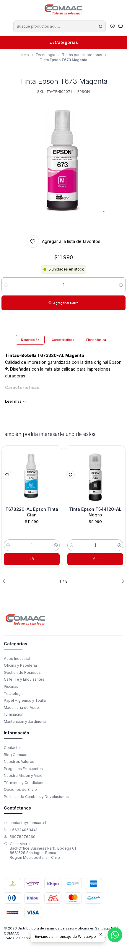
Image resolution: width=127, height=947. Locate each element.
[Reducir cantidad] (6, 285)
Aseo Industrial (17, 658)
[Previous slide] (5, 581)
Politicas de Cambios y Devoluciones (36, 796)
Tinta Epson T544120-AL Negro (95, 512)
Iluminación (13, 714)
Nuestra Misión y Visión (24, 775)
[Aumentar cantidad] (121, 285)
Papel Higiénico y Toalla (25, 700)
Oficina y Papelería (20, 665)
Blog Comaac (15, 754)
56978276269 (22, 836)
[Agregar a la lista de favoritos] (7, 475)
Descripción (30, 340)
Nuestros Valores (19, 761)
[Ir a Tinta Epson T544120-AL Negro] (95, 476)
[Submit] (101, 26)
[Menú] (6, 26)
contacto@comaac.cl (27, 822)
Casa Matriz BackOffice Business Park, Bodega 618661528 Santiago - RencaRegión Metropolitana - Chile (43, 851)
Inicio (24, 55)
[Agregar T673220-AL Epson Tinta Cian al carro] (32, 559)
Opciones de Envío (20, 789)
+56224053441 (23, 830)
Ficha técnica (96, 340)
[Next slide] (121, 581)
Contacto (12, 747)
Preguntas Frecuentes (23, 768)
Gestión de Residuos (22, 672)
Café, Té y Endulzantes (24, 679)
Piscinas (11, 686)
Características (63, 340)
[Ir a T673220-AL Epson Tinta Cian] (32, 476)
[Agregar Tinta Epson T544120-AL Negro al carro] (95, 559)
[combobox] (59, 26)
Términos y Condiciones (25, 782)
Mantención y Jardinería (25, 721)
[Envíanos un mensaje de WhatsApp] (115, 934)
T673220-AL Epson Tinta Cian (31, 512)
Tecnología (45, 55)
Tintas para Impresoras (82, 55)
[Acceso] (112, 26)
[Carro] (120, 26)
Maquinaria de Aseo (21, 707)
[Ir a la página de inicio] (63, 10)
